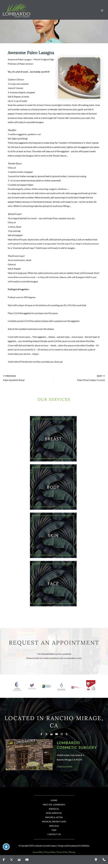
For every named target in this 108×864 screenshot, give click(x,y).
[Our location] (96, 859)
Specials (54, 826)
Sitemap (72, 852)
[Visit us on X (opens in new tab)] (46, 734)
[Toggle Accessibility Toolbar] (6, 846)
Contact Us (54, 834)
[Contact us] (104, 859)
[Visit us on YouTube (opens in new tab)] (56, 734)
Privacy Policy (49, 852)
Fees (54, 830)
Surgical (54, 809)
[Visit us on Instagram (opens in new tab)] (61, 734)
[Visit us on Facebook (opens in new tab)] (41, 734)
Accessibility (38, 852)
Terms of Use (62, 852)
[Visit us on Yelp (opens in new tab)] (66, 734)
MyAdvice (85, 846)
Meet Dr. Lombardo (54, 804)
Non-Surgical (54, 813)
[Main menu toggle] (102, 10)
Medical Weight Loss (54, 821)
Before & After (54, 817)
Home (54, 800)
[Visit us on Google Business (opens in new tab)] (51, 734)
